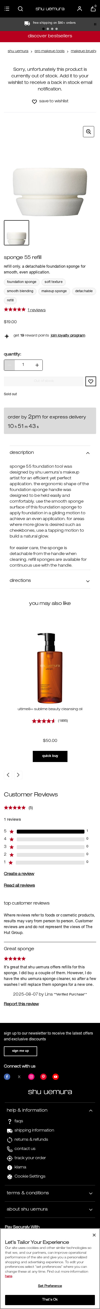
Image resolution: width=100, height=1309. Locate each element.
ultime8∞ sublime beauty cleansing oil (50, 709)
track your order (30, 1158)
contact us (25, 1149)
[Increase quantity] (37, 365)
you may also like (50, 603)
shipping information (34, 1131)
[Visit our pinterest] (43, 1077)
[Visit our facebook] (7, 1077)
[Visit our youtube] (55, 1077)
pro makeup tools (50, 51)
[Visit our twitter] (19, 1077)
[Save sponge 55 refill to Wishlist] (34, 101)
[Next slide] (18, 775)
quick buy (50, 756)
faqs (19, 1122)
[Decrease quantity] (9, 365)
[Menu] (7, 9)
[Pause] (95, 24)
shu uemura (18, 51)
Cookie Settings (30, 1177)
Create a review (19, 874)
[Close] (94, 1235)
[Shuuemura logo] (50, 9)
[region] (50, 1268)
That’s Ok (50, 1299)
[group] (50, 170)
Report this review (21, 1004)
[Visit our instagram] (31, 1077)
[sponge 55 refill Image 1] (16, 232)
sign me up (20, 1051)
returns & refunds (31, 1140)
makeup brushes (85, 51)
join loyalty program (68, 335)
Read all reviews (19, 886)
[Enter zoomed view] (88, 131)
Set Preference (50, 1286)
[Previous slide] (8, 775)
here (8, 1276)
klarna (20, 1168)
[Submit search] (20, 9)
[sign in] (80, 9)
